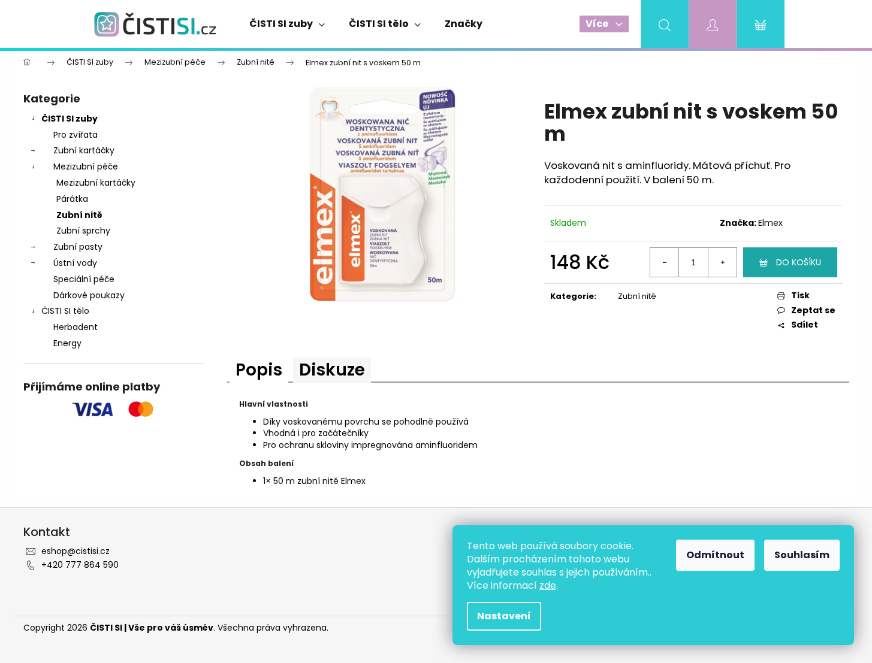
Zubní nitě (79, 215)
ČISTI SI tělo (65, 311)
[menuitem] (287, 24)
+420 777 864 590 (80, 565)
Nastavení (504, 616)
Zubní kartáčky (83, 150)
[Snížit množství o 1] (664, 262)
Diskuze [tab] (332, 370)
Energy (67, 343)
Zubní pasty (77, 247)
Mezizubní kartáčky (95, 183)
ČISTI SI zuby (69, 119)
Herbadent (75, 327)
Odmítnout (715, 555)
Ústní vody (75, 263)
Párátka (72, 199)
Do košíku (798, 262)
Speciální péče (83, 279)
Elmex (770, 223)
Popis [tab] (259, 370)
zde (547, 585)
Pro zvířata (75, 135)
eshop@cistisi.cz (75, 551)
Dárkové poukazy (89, 295)
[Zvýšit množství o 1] (722, 262)
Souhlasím (801, 555)
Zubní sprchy (83, 231)
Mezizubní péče (85, 166)
